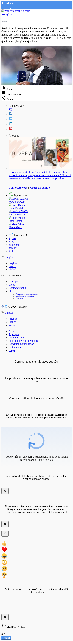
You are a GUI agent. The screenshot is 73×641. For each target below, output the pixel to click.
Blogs (12, 284)
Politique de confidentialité (27, 294)
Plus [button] (11, 291)
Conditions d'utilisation (25, 296)
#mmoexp (14, 244)
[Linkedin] (40, 123)
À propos (14, 281)
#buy (11, 241)
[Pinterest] (40, 128)
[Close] (5, 491)
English (13, 263)
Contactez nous (17, 287)
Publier (6, 637)
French (12, 266)
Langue (8, 257)
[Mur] (40, 109)
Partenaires (20, 298)
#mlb (11, 251)
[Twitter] (40, 118)
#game (12, 238)
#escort (12, 247)
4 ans (4, 21)
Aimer (9, 89)
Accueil (13, 331)
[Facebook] (40, 113)
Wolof (12, 269)
